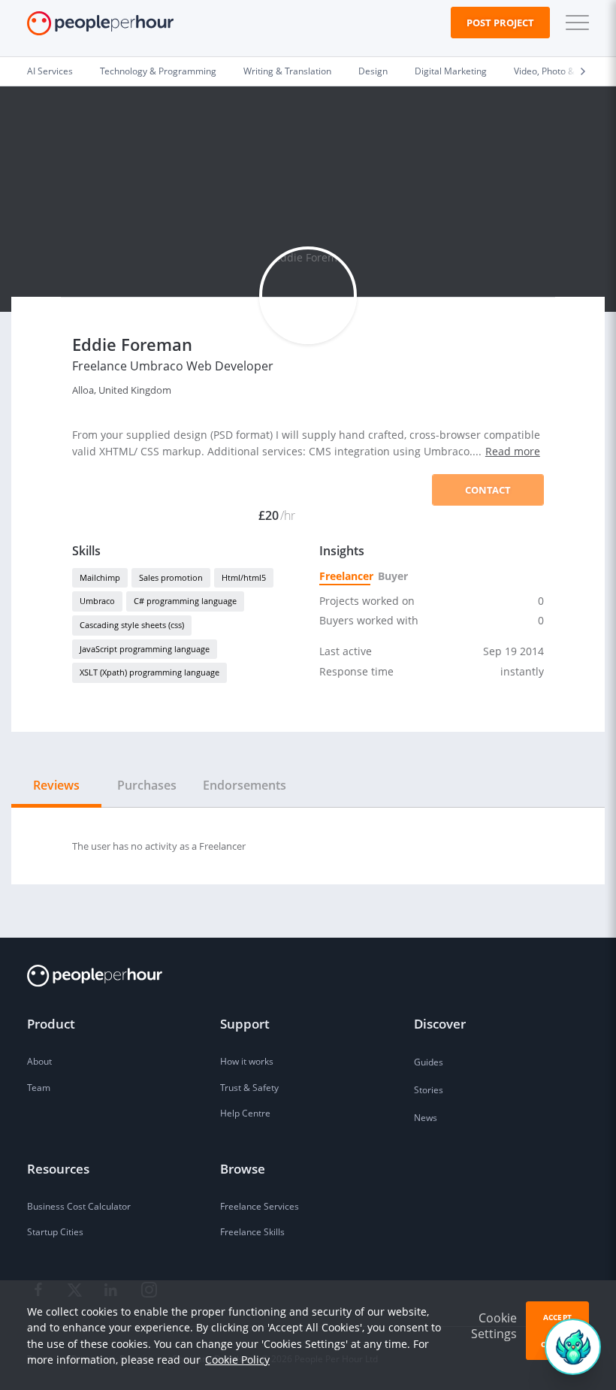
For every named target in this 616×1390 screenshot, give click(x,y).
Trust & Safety (249, 1087)
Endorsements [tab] (244, 785)
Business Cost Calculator (79, 1206)
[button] (574, 23)
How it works (246, 1061)
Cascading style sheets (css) (132, 624)
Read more (512, 451)
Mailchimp (100, 577)
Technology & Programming (158, 71)
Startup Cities (55, 1231)
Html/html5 (244, 577)
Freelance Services (259, 1206)
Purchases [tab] (147, 785)
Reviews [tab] (56, 785)
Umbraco (97, 600)
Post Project (500, 22)
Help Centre (245, 1113)
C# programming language (185, 600)
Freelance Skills (252, 1231)
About (39, 1061)
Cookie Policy (237, 1359)
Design (373, 71)
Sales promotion (171, 577)
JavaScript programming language (145, 648)
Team (38, 1087)
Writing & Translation (287, 71)
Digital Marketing (451, 71)
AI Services (50, 71)
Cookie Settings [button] (494, 1326)
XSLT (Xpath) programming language (149, 672)
